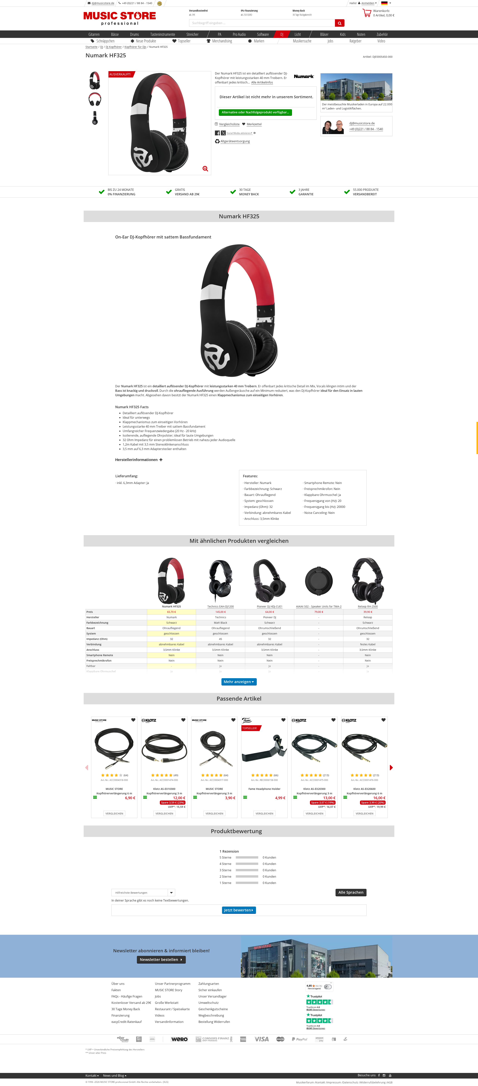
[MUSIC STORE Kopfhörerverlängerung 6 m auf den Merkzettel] (133, 720)
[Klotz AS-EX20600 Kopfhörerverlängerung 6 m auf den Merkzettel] (383, 720)
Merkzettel (254, 124)
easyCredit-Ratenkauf (126, 1022)
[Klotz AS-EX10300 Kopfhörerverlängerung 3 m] (164, 748)
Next (391, 767)
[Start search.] (339, 23)
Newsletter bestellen (159, 959)
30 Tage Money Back (125, 1009)
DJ (281, 34)
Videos (159, 1015)
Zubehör (382, 34)
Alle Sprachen (351, 892)
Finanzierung (120, 1015)
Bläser (324, 34)
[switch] (328, 987)
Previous (86, 767)
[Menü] (331, 983)
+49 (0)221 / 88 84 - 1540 (366, 129)
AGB (389, 1082)
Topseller (184, 41)
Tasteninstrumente (162, 34)
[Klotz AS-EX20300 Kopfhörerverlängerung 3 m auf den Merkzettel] (333, 720)
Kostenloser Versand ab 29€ (131, 1003)
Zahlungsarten (208, 984)
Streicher (192, 34)
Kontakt (91, 1075)
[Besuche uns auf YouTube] (390, 1075)
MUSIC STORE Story (168, 990)
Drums (134, 34)
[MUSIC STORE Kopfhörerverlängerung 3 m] (214, 748)
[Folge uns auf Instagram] (384, 1075)
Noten (361, 34)
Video (381, 41)
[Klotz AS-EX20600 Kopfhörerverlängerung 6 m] (364, 748)
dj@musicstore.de (103, 3)
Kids (342, 34)
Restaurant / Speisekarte (172, 1009)
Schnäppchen (105, 41)
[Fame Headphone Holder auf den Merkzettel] (283, 720)
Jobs (330, 41)
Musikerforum (305, 1082)
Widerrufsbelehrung (373, 1082)
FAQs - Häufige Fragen (126, 996)
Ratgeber (355, 41)
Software (263, 34)
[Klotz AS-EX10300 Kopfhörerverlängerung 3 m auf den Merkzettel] (183, 720)
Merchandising (222, 41)
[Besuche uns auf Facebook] (379, 1075)
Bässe (115, 34)
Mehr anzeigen (237, 681)
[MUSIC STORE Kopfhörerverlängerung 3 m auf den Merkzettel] (233, 720)
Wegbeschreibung (211, 1015)
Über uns (118, 984)
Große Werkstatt (167, 1003)
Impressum (334, 1082)
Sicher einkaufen (210, 990)
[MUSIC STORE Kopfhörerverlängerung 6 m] (114, 748)
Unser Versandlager (212, 996)
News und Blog (113, 1075)
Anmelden (367, 3)
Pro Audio (239, 34)
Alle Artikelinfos (262, 82)
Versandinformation (169, 1022)
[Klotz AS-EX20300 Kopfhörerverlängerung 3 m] (314, 748)
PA (219, 34)
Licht (298, 34)
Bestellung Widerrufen (214, 1022)
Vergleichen (114, 813)
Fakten (116, 990)
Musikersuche (302, 41)
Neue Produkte (146, 41)
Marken (259, 41)
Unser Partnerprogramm (172, 984)
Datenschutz (350, 1082)
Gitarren (94, 34)
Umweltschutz (208, 1003)
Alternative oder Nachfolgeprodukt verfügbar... (255, 112)
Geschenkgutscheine (213, 1009)
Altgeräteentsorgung (235, 141)
